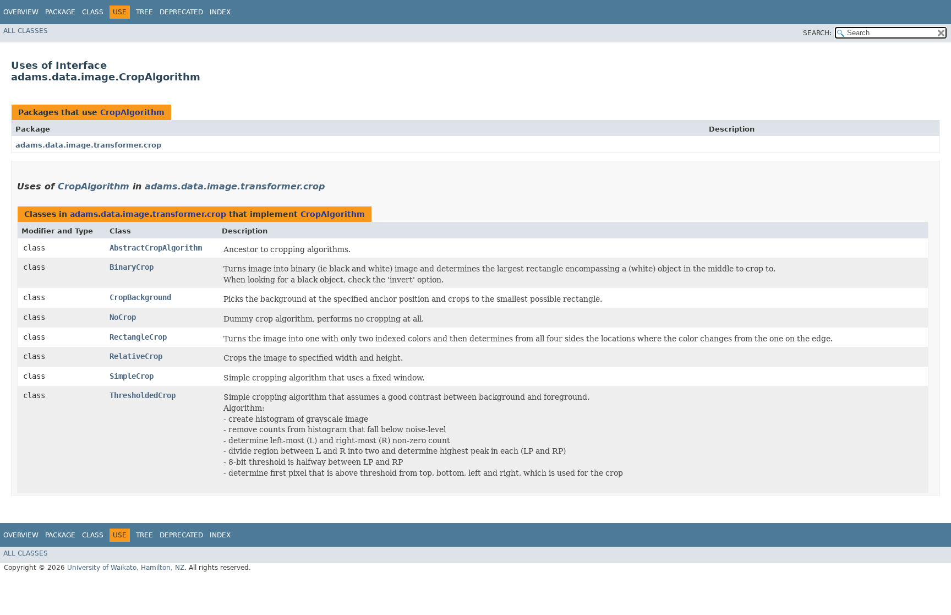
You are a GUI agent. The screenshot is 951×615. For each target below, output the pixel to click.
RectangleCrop (138, 337)
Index (220, 12)
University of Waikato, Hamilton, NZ (125, 568)
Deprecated (181, 12)
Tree (144, 12)
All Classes (25, 31)
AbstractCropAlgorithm (156, 247)
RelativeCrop (136, 356)
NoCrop (123, 317)
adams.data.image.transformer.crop (88, 145)
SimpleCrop (132, 376)
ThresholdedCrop (143, 395)
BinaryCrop (132, 267)
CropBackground (140, 297)
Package (60, 12)
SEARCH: (817, 33)
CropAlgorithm (132, 112)
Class (92, 12)
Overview (21, 12)
